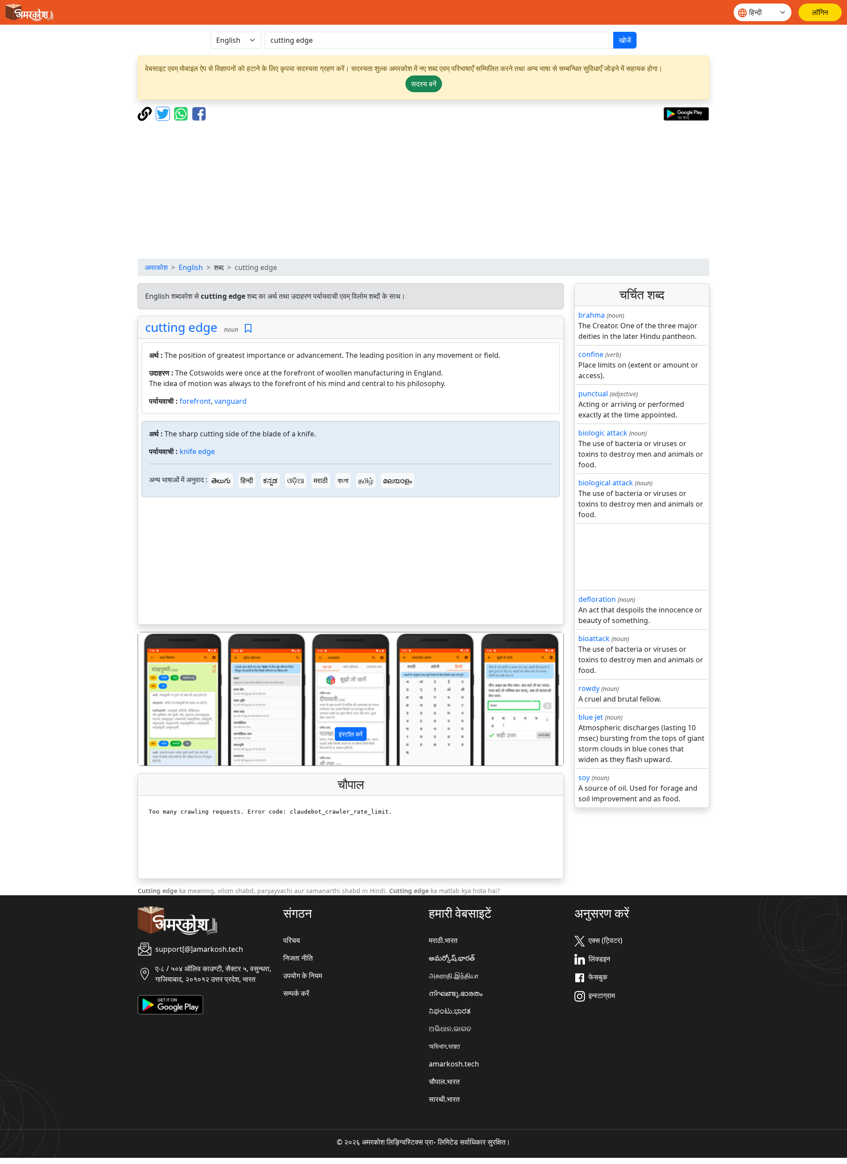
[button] (170, 699)
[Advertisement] (423, 190)
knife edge (197, 451)
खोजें (625, 40)
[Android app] (170, 1004)
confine (590, 354)
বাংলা (343, 480)
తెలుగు (221, 480)
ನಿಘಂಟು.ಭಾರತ (450, 1011)
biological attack (605, 483)
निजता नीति (298, 958)
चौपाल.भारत (444, 1081)
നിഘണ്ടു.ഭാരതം (456, 993)
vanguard (230, 401)
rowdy (589, 688)
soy (584, 777)
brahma (591, 315)
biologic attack (602, 433)
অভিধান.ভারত (444, 1046)
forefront (195, 401)
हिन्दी (246, 480)
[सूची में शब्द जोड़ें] (248, 328)
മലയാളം (397, 480)
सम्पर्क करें (296, 993)
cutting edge (181, 327)
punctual (593, 393)
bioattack (594, 638)
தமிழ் (365, 480)
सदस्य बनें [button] (423, 84)
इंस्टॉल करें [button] (351, 734)
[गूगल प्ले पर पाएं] (686, 113)
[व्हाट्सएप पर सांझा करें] (182, 113)
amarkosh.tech (454, 1064)
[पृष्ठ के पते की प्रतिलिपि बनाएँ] (146, 113)
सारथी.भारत (444, 1099)
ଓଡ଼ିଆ (295, 480)
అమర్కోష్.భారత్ (452, 958)
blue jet (590, 717)
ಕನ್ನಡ (270, 480)
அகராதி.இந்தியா (454, 975)
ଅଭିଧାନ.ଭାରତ (450, 1028)
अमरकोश (156, 267)
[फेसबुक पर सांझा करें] (199, 113)
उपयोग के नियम (302, 975)
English (191, 267)
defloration (597, 599)
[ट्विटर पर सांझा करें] (164, 113)
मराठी (321, 480)
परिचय (291, 940)
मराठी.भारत (443, 940)
